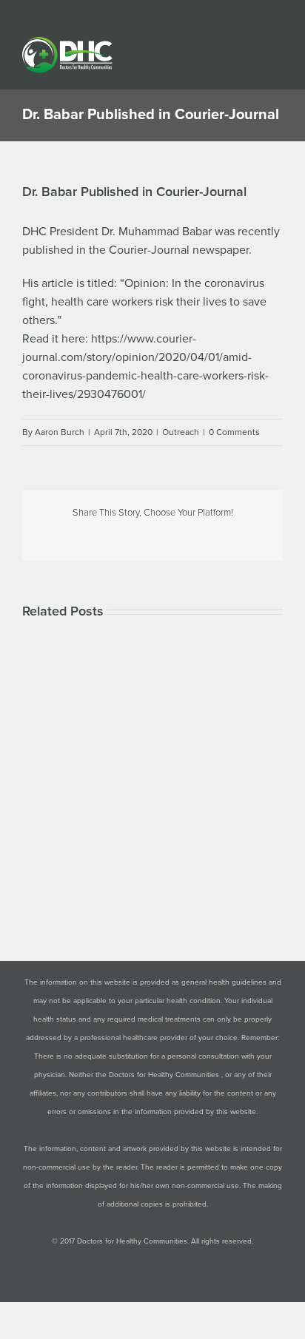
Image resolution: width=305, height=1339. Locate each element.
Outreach (180, 432)
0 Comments (234, 432)
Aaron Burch (59, 432)
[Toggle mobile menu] (277, 45)
